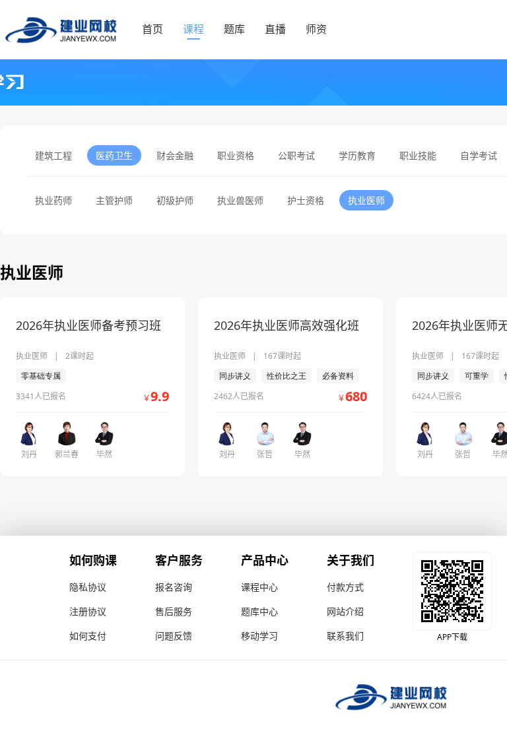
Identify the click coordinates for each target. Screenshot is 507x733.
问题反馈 (173, 635)
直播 (275, 29)
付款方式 (345, 587)
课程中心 (259, 587)
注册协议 (87, 611)
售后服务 (173, 611)
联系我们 (345, 635)
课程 (193, 29)
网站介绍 (345, 611)
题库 (234, 29)
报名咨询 (173, 587)
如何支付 (87, 635)
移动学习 (259, 635)
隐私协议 (87, 587)
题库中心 (259, 611)
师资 (316, 29)
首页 (152, 29)
